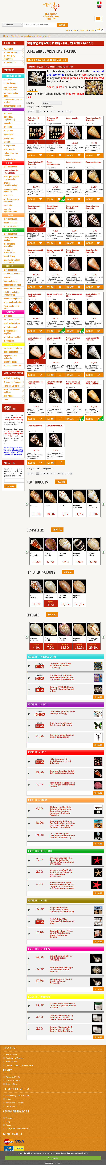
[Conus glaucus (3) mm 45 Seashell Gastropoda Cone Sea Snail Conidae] (56, 352)
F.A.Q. (8, 1121)
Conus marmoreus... (36, 426)
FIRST (31, 111)
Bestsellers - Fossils (37, 900)
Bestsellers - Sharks (37, 800)
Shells (14, 36)
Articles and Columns (12, 381)
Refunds (9, 1099)
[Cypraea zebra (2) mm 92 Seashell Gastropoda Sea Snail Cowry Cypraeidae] (65, 587)
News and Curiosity (11, 385)
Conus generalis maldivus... (34, 295)
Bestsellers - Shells (37, 752)
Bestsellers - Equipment (39, 996)
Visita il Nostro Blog (12, 378)
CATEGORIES (9, 70)
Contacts (9, 1125)
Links (6, 399)
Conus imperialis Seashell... (73, 339)
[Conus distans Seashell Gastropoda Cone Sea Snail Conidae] (56, 220)
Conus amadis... (72, 118)
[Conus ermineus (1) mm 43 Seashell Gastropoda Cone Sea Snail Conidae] (36, 264)
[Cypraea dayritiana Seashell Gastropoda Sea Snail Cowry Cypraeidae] (50, 587)
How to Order (11, 1054)
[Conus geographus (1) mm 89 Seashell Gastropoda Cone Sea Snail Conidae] (56, 308)
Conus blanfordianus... (53, 163)
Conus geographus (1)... (54, 295)
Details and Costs (13, 1077)
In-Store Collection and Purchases (20, 1065)
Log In (68, 30)
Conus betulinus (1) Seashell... (93, 119)
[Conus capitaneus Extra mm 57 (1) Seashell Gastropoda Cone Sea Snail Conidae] (75, 176)
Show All (60, 481)
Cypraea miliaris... (77, 639)
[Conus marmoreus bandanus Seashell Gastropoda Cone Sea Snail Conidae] (36, 440)
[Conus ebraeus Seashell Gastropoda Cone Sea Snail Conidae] (75, 220)
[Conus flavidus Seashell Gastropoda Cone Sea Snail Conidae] (94, 264)
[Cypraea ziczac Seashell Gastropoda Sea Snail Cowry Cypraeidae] (65, 544)
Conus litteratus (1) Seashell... (35, 383)
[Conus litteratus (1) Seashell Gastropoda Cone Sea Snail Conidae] (36, 396)
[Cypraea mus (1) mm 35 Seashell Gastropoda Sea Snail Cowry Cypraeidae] (93, 629)
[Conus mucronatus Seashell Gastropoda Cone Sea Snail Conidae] (93, 496)
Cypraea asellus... (77, 554)
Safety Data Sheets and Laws (12, 390)
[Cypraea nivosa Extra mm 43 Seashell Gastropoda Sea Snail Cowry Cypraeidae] (79, 587)
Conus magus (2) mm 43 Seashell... (73, 383)
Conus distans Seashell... (52, 207)
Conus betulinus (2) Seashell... (35, 163)
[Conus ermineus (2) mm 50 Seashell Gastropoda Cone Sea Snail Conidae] (56, 264)
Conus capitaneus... (74, 162)
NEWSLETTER (9, 462)
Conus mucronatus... (93, 506)
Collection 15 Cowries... (52, 119)
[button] (28, 503)
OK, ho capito (53, 1158)
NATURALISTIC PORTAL (13, 373)
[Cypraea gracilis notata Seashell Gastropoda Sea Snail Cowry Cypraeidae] (50, 629)
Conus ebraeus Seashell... (72, 207)
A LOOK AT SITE (10, 43)
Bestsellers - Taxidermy (39, 948)
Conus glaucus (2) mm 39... (35, 339)
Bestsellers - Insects (37, 704)
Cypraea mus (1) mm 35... (93, 639)
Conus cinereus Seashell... (34, 207)
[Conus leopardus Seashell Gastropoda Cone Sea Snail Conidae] (94, 352)
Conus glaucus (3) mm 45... (54, 339)
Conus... (33, 505)
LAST (68, 111)
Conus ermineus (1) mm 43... (35, 251)
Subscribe (10, 486)
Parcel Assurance (13, 1080)
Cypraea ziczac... (62, 554)
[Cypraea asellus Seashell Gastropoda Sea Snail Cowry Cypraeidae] (79, 544)
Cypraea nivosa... (76, 596)
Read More (31, 155)
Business (9, 1118)
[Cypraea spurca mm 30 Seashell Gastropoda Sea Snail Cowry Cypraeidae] (79, 496)
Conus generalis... (35, 554)
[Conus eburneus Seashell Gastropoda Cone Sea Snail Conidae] (94, 220)
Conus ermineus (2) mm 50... (55, 251)
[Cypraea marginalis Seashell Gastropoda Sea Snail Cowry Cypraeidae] (65, 629)
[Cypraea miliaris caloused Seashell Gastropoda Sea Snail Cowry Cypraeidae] (79, 629)
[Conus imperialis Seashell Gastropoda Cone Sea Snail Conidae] (75, 352)
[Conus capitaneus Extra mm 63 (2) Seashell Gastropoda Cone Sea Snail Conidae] (94, 176)
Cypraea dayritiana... (49, 596)
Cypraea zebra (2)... (63, 596)
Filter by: (30, 103)
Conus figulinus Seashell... (72, 251)
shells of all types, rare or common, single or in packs (50, 66)
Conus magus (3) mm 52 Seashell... (93, 383)
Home (74, 30)
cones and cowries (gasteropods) (34, 36)
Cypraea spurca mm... (78, 506)
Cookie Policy (11, 1106)
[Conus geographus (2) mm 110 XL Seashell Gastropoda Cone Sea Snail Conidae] (75, 308)
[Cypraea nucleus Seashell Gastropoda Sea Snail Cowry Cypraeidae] (93, 544)
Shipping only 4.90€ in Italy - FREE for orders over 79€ (60, 43)
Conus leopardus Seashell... (93, 339)
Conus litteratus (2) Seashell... (54, 383)
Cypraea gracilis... (48, 639)
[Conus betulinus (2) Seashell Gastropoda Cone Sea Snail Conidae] (36, 176)
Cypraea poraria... (48, 554)
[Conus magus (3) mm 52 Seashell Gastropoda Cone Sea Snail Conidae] (94, 396)
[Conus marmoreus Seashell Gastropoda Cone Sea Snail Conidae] (56, 440)
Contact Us (83, 30)
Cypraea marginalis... (64, 639)
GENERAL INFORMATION (10, 408)
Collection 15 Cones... (33, 119)
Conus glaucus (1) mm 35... (93, 295)
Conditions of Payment (15, 1058)
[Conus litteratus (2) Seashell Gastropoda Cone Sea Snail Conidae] (56, 396)
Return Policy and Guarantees (18, 1095)
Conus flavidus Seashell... (91, 251)
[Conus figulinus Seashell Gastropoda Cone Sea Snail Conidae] (75, 264)
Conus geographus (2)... (74, 295)
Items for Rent (11, 1061)
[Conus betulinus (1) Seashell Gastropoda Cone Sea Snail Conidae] (94, 132)
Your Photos (8, 395)
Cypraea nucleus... (91, 554)
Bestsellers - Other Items (40, 851)
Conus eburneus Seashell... (92, 207)
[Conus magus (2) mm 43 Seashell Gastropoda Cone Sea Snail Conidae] (75, 396)
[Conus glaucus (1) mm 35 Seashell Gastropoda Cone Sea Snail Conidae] (94, 308)
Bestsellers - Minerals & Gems (42, 656)
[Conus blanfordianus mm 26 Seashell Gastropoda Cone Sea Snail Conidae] (56, 176)
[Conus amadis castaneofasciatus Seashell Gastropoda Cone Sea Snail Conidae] (75, 132)
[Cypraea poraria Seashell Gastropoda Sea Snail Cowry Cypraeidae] (50, 544)
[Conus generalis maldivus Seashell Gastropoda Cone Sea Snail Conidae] (36, 308)
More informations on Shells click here (47, 59)
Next (60, 111)
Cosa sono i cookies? (53, 1163)
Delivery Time (11, 1084)
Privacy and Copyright (14, 1103)
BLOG (92, 30)
